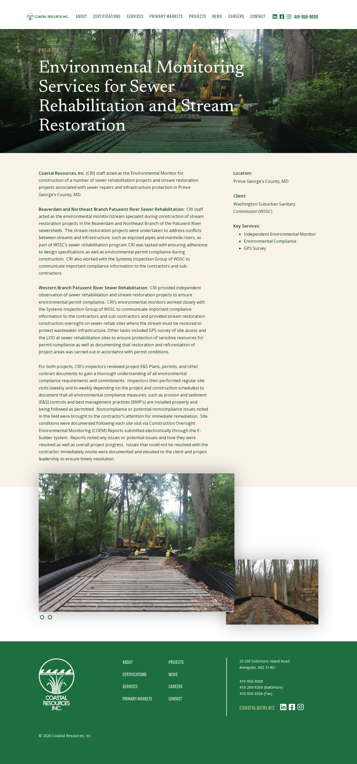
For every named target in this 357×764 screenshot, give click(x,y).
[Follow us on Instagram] (289, 16)
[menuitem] (81, 16)
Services (135, 16)
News (217, 16)
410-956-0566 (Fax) (255, 693)
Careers (236, 16)
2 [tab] (50, 617)
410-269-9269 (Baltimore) (261, 687)
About (81, 16)
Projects (197, 16)
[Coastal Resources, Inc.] (48, 16)
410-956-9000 (306, 16)
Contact (258, 16)
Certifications (107, 16)
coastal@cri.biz (257, 707)
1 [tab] (42, 617)
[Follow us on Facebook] (282, 16)
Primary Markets (166, 16)
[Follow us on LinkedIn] (275, 16)
